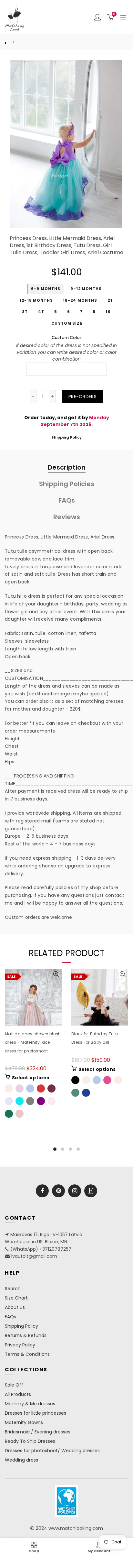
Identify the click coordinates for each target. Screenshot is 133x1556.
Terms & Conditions (27, 1354)
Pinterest (58, 1190)
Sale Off (14, 1385)
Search (13, 1288)
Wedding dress (21, 1460)
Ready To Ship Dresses (30, 1441)
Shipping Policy (66, 437)
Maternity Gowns (24, 1422)
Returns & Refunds (25, 1335)
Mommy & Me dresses (30, 1403)
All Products (18, 1394)
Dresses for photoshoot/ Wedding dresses (52, 1450)
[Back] (10, 42)
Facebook (42, 1190)
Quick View (56, 974)
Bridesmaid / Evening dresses (37, 1432)
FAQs (66, 500)
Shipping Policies (66, 483)
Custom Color (66, 337)
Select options (30, 1078)
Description (67, 467)
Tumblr (90, 1190)
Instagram (74, 1190)
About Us (15, 1307)
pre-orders (82, 396)
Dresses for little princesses (35, 1413)
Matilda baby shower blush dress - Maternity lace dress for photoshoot (33, 1042)
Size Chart (16, 1298)
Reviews (66, 516)
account (97, 17)
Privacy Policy (20, 1345)
